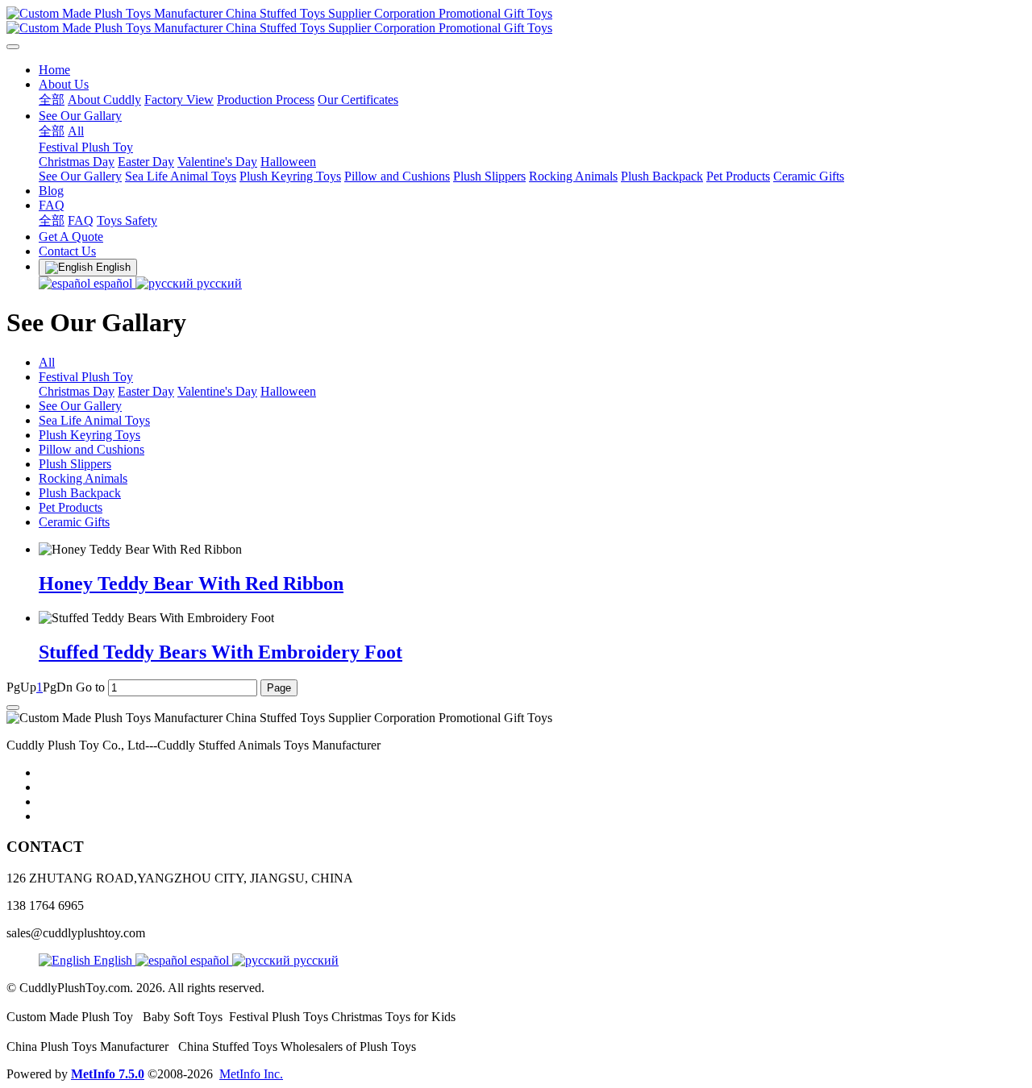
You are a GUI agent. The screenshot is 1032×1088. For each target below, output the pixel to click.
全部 (51, 99)
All (47, 362)
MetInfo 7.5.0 (107, 1074)
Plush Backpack (80, 493)
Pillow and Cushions (91, 449)
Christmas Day (76, 391)
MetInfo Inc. (251, 1074)
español (112, 283)
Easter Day (146, 391)
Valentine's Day (217, 391)
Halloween (288, 391)
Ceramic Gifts (74, 522)
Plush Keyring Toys (89, 435)
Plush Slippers (75, 464)
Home (54, 70)
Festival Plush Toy (86, 377)
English (112, 960)
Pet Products (70, 507)
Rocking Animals (83, 478)
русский (218, 283)
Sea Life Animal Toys (94, 420)
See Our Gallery (80, 406)
